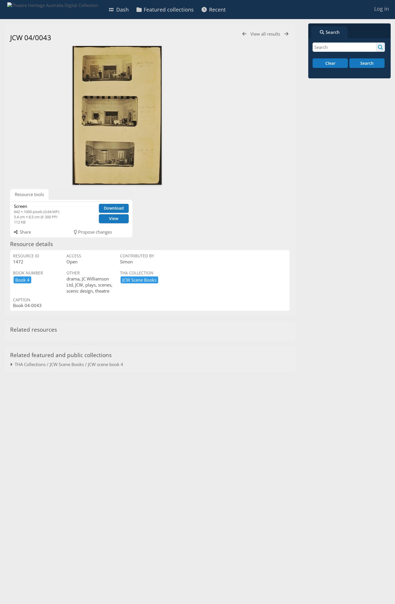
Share (25, 232)
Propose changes (94, 232)
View (113, 218)
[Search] (380, 47)
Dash (122, 9)
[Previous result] (244, 34)
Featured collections (168, 9)
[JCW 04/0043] (117, 115)
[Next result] (286, 34)
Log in (381, 8)
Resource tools (29, 194)
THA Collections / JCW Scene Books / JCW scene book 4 (67, 364)
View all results (265, 34)
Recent (217, 9)
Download (114, 208)
